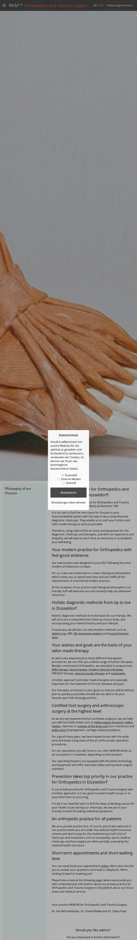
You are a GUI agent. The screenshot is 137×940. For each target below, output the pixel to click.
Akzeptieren (68, 492)
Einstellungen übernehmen (68, 502)
